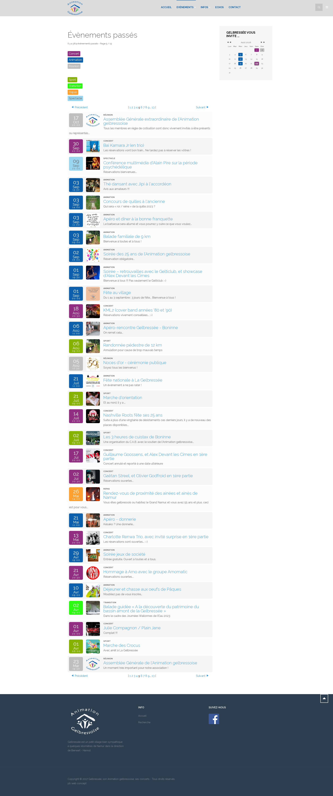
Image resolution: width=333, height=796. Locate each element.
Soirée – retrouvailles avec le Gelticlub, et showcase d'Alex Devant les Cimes (152, 273)
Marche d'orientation (122, 397)
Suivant (200, 107)
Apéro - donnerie (119, 519)
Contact (235, 7)
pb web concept (77, 783)
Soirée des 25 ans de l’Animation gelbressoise (146, 253)
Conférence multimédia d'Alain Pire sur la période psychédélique (150, 164)
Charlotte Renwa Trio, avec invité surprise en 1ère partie (155, 536)
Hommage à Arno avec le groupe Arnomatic (145, 571)
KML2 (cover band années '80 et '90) (137, 310)
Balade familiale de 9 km (127, 236)
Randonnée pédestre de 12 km (132, 345)
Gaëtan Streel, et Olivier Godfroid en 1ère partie (148, 475)
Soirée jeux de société (124, 554)
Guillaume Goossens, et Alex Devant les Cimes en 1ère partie (155, 456)
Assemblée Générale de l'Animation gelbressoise (150, 662)
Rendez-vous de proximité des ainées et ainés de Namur (150, 495)
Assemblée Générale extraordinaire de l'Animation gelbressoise (151, 121)
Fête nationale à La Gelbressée (132, 380)
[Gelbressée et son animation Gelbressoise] (214, 718)
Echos (219, 7)
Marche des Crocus (121, 645)
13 (153, 107)
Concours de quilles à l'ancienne (134, 201)
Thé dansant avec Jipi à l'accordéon (137, 183)
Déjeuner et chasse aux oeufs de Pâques (142, 589)
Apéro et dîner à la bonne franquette (138, 218)
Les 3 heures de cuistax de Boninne (137, 436)
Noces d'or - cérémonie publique (134, 362)
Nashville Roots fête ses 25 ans (133, 415)
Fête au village (117, 292)
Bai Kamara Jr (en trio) (123, 145)
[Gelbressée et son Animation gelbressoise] (75, 8)
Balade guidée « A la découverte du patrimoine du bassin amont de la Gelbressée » (151, 608)
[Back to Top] (324, 698)
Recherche (144, 722)
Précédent (81, 107)
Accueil (166, 7)
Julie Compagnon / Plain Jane (132, 627)
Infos (205, 7)
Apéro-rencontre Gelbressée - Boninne (140, 327)
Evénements (185, 7)
